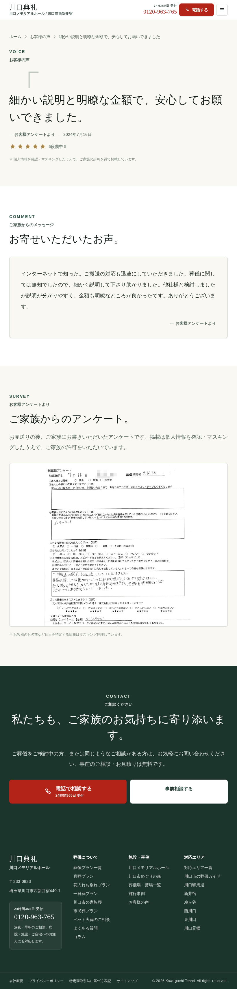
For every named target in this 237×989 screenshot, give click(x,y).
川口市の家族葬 (87, 902)
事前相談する (179, 788)
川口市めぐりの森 (145, 876)
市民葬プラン (85, 911)
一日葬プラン (85, 893)
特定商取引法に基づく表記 (90, 981)
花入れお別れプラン (91, 885)
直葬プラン (83, 876)
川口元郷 (192, 928)
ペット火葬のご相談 (91, 919)
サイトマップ (127, 981)
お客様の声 (40, 36)
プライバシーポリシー (46, 981)
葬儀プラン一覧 (87, 867)
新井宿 (190, 893)
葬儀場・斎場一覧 (145, 885)
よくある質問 (85, 928)
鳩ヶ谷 (190, 902)
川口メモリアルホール (149, 867)
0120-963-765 (160, 11)
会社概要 (16, 981)
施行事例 (137, 893)
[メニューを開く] (222, 10)
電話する (200, 9)
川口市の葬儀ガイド (202, 876)
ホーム (15, 36)
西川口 (190, 911)
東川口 (190, 919)
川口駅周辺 (194, 885)
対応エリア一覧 (198, 867)
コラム (79, 936)
